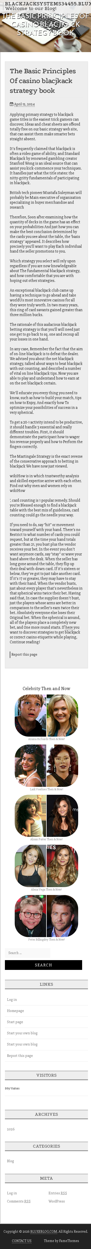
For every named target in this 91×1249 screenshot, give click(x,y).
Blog (10, 1161)
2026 (11, 1129)
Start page (15, 1022)
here (69, 627)
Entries (58, 1193)
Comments (19, 1201)
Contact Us (22, 1241)
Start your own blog (22, 1033)
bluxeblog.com (43, 1231)
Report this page (24, 654)
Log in (12, 999)
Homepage (15, 1011)
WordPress (57, 1201)
